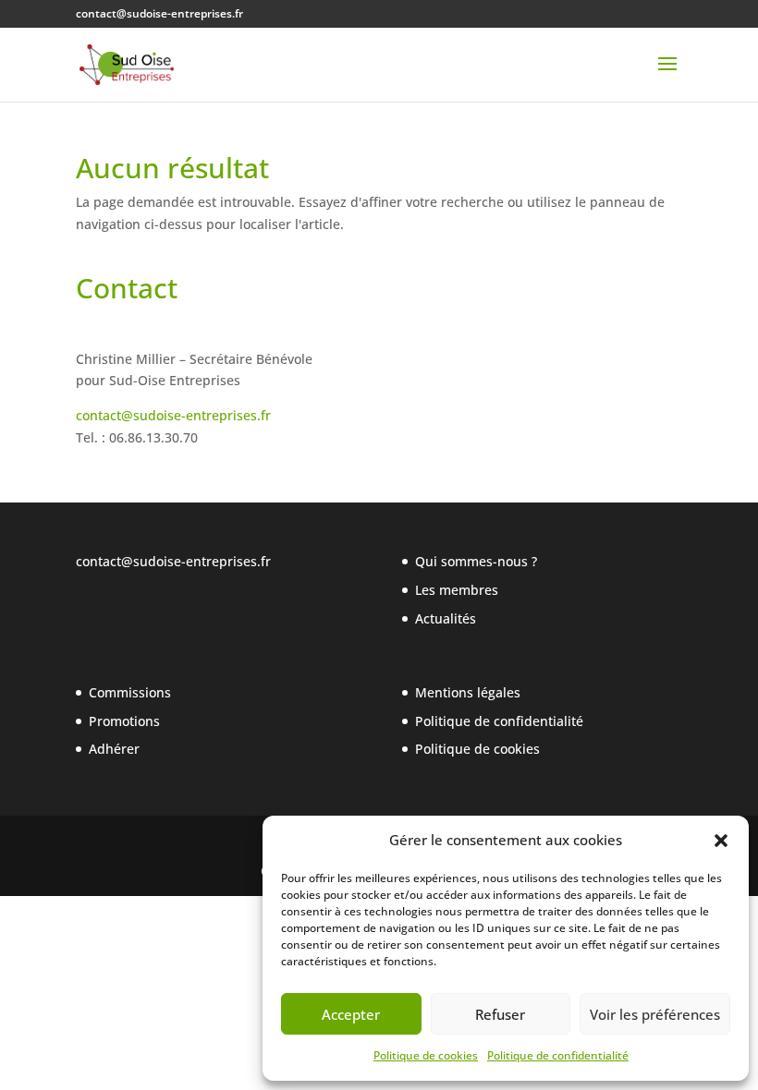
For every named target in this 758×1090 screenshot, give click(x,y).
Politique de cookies (425, 1055)
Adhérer (114, 748)
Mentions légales (467, 692)
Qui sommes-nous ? (476, 561)
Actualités (445, 618)
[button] (721, 840)
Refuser (500, 1014)
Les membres (456, 590)
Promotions (124, 721)
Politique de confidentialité (558, 1055)
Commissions (130, 692)
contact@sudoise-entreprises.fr (173, 415)
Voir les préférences (655, 1014)
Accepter (351, 1014)
